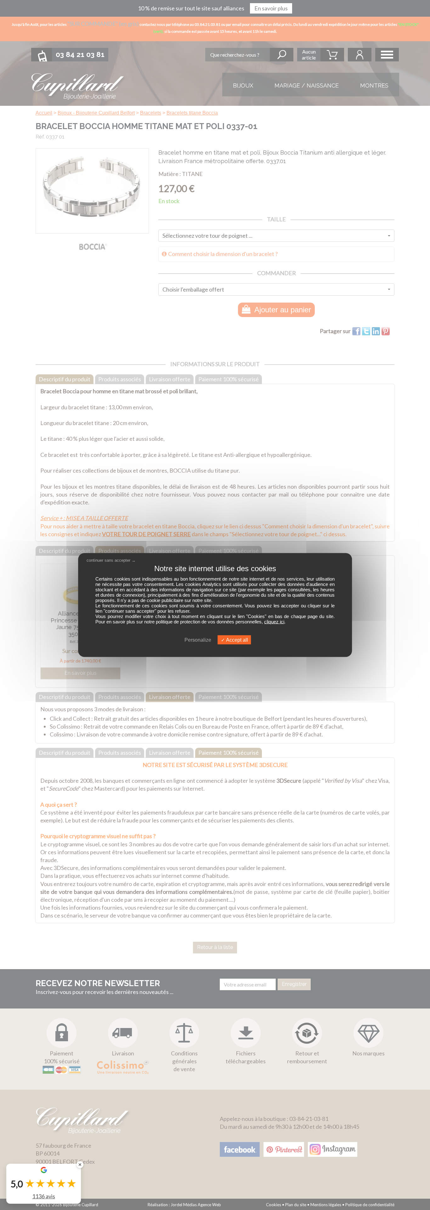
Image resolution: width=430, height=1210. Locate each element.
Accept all (236, 640)
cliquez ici (274, 621)
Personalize (197, 640)
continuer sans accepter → (111, 560)
